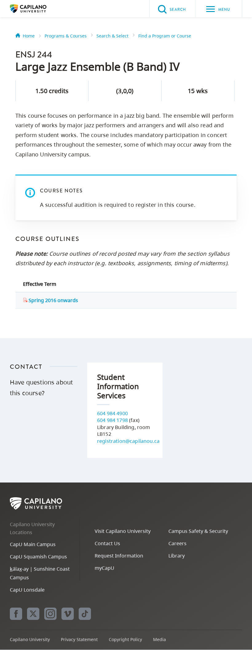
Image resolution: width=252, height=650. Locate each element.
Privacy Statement (79, 639)
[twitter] (33, 614)
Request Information (119, 555)
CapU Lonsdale (27, 589)
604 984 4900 (112, 413)
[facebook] (16, 614)
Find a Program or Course (164, 36)
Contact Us (107, 543)
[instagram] (50, 614)
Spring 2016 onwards (52, 300)
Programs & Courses (66, 36)
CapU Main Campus (33, 544)
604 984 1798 (112, 420)
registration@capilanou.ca (128, 441)
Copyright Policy (125, 639)
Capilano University (37, 8)
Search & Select (112, 36)
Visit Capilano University (123, 531)
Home (29, 36)
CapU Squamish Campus (38, 556)
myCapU (104, 568)
